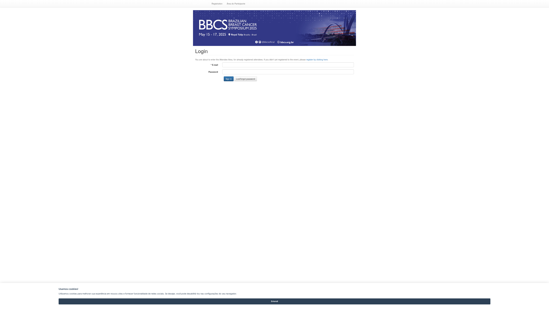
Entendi (274, 301)
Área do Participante (236, 3)
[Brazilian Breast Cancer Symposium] (200, 3)
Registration (217, 3)
